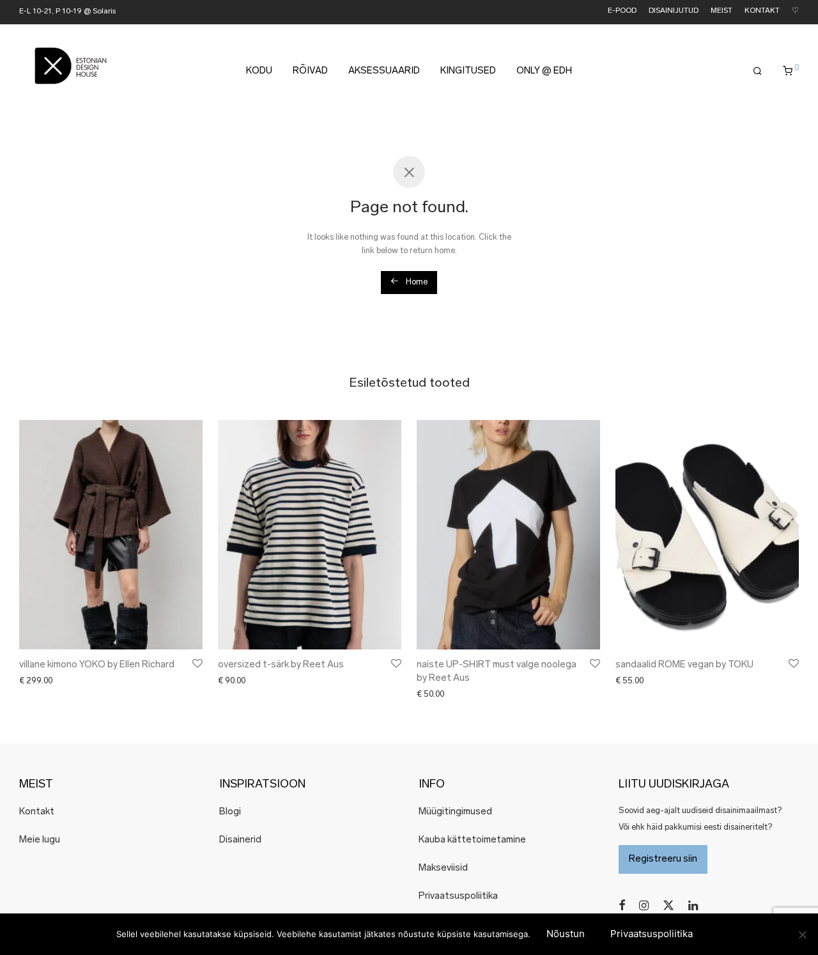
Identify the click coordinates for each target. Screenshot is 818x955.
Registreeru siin (663, 859)
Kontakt (36, 812)
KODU (259, 71)
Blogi (230, 812)
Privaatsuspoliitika (458, 896)
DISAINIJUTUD (673, 11)
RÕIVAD (310, 71)
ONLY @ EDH (544, 71)
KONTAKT (762, 11)
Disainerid (240, 840)
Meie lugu (39, 840)
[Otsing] (758, 72)
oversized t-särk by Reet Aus (281, 665)
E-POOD (622, 11)
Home (416, 282)
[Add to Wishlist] (196, 663)
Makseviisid (443, 868)
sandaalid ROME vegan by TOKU (684, 665)
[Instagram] (644, 905)
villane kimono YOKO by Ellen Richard (96, 665)
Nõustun (565, 934)
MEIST (721, 11)
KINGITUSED (468, 71)
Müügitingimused (455, 812)
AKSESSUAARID (384, 71)
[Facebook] (622, 905)
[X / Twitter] (668, 905)
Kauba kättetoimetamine (472, 840)
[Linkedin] (694, 905)
